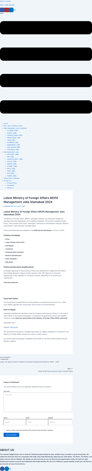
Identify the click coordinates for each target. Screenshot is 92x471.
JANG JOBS (11, 140)
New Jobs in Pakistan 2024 (13, 126)
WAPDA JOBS (11, 164)
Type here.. (7, 391)
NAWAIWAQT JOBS (13, 145)
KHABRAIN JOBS (13, 142)
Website (50, 418)
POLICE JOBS (11, 161)
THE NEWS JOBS (13, 149)
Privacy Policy (12, 183)
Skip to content (5, 1)
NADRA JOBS (11, 176)
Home (6, 123)
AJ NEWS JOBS (12, 130)
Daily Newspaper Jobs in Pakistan (15, 128)
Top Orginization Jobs (11, 152)
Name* (6, 418)
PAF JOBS (10, 157)
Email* (28, 418)
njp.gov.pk (13, 327)
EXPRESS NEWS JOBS (14, 135)
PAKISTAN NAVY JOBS (15, 159)
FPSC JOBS (11, 171)
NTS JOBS (10, 173)
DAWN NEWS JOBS (13, 138)
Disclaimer (10, 185)
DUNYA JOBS (11, 133)
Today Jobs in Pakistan (11, 178)
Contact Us (7, 181)
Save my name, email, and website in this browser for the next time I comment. (29, 430)
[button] (46, 66)
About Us (10, 188)
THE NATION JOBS (13, 147)
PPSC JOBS (11, 169)
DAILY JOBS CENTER (7, 5)
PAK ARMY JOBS (13, 154)
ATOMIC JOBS (12, 166)
